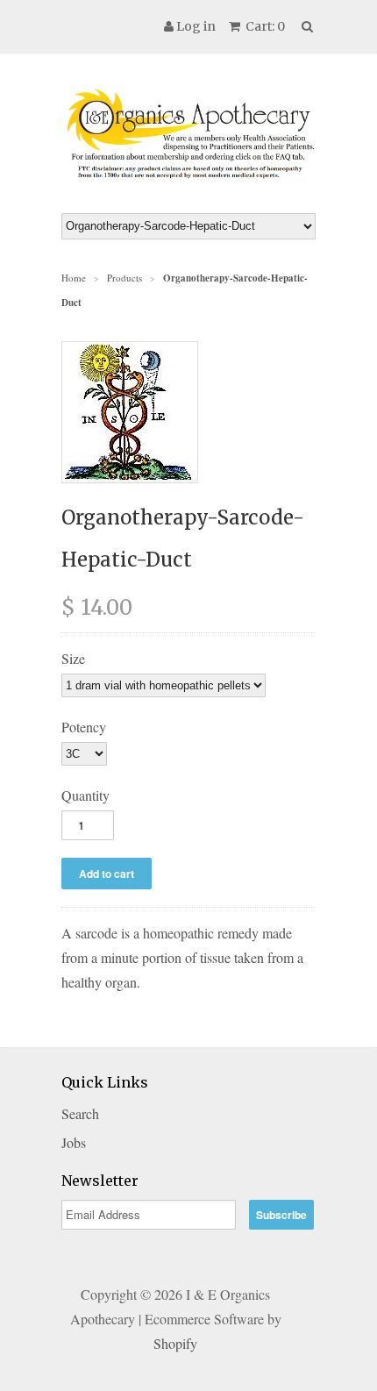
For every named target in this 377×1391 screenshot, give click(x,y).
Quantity (85, 795)
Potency (83, 726)
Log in (196, 26)
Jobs (73, 1142)
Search (80, 1113)
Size (73, 658)
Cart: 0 (264, 26)
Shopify (175, 1343)
